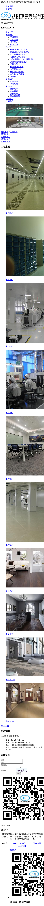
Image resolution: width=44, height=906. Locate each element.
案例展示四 (15, 96)
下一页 (6, 726)
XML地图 (22, 846)
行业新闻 (14, 81)
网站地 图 (37, 843)
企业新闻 (14, 84)
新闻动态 (9, 79)
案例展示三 (15, 94)
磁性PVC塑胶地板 (17, 57)
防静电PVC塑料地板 (18, 49)
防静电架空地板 (16, 67)
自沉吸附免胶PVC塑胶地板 (21, 59)
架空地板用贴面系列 (18, 62)
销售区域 (14, 45)
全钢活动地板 (16, 69)
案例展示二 (15, 91)
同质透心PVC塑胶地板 (19, 52)
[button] (21, 770)
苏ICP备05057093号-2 (18, 843)
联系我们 (9, 9)
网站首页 (9, 32)
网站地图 (9, 6)
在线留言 (9, 99)
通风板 (13, 77)
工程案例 (14, 37)
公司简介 (14, 40)
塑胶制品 (14, 64)
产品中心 (9, 47)
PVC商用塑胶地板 (17, 54)
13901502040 (11, 850)
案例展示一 (15, 89)
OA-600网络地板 (17, 72)
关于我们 (9, 35)
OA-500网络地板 (17, 74)
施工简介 (14, 42)
